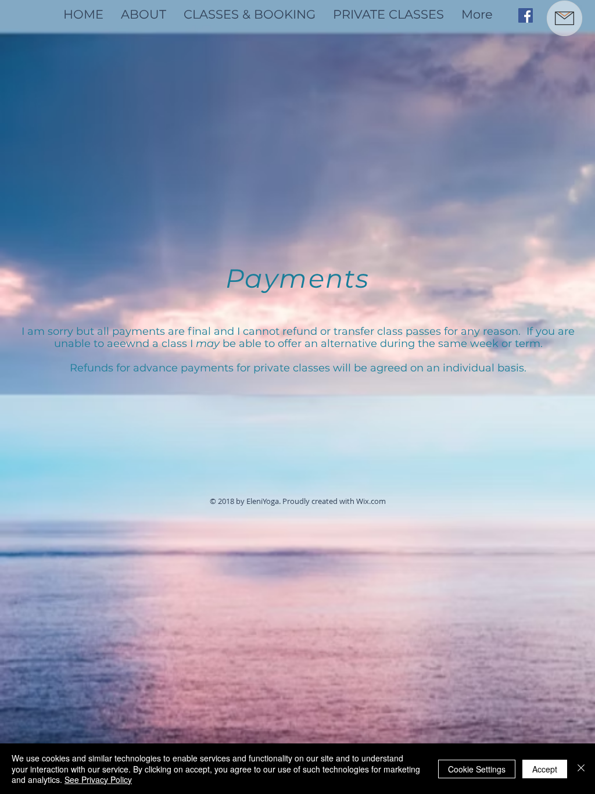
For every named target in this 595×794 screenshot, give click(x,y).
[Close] (581, 769)
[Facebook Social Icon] (525, 15)
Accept (544, 769)
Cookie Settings (477, 769)
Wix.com (371, 501)
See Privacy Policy (98, 779)
